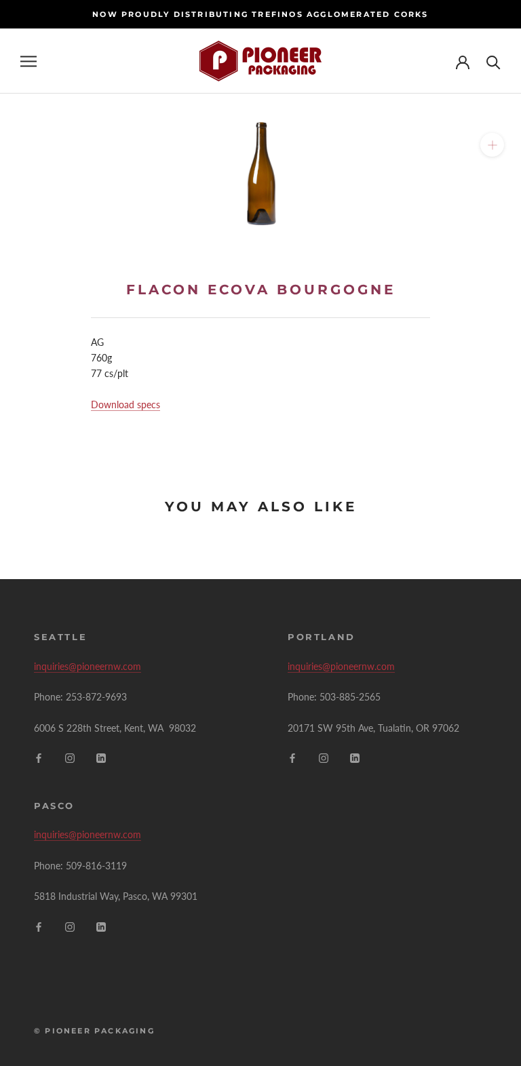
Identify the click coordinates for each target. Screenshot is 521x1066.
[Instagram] (70, 757)
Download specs (125, 404)
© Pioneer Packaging (94, 1030)
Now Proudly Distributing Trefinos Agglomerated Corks (260, 14)
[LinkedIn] (101, 757)
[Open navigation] (28, 61)
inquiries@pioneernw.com (87, 666)
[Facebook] (38, 757)
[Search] (493, 61)
